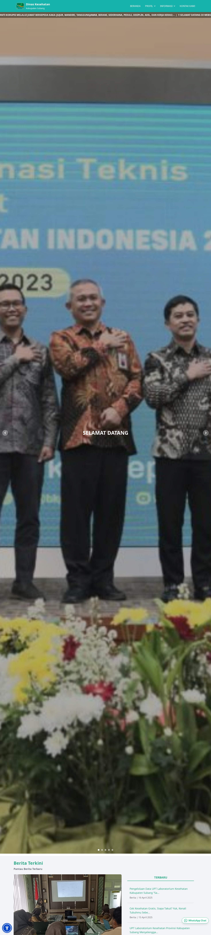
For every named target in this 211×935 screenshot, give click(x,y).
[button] (7, 928)
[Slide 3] (105, 850)
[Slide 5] (112, 850)
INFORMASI (166, 6)
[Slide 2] (102, 850)
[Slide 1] (98, 850)
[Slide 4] (109, 850)
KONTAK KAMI (187, 6)
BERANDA (135, 6)
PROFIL (149, 6)
